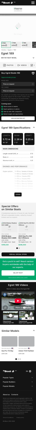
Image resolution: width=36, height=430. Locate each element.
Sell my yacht (18, 273)
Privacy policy (20, 417)
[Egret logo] (18, 9)
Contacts (14, 395)
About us (6, 395)
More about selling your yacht (18, 277)
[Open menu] (32, 3)
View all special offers (18, 254)
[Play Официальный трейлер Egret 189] (10, 315)
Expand (18, 194)
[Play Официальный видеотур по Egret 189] (26, 315)
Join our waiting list (18, 118)
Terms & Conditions (8, 417)
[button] (18, 27)
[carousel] (18, 31)
